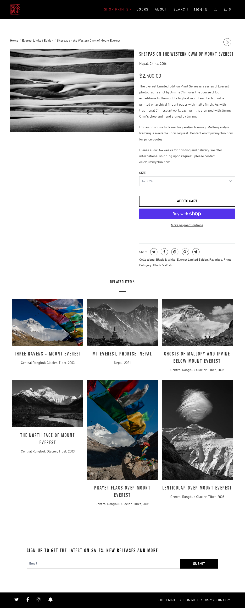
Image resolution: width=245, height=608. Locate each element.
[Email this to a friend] (195, 251)
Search (180, 9)
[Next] (228, 42)
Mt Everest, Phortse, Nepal (122, 354)
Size (142, 173)
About (161, 9)
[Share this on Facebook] (164, 251)
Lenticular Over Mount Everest (197, 488)
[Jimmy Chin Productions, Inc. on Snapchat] (50, 599)
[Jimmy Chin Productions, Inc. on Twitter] (16, 599)
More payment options (187, 225)
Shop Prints (117, 9)
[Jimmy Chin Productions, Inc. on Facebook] (28, 599)
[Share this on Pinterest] (174, 251)
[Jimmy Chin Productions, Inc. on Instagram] (38, 599)
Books (142, 9)
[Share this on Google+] (185, 251)
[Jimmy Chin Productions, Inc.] (29, 9)
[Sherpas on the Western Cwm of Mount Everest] (72, 90)
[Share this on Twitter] (153, 251)
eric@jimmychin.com (217, 133)
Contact (191, 600)
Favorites (215, 259)
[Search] (215, 9)
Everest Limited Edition (192, 259)
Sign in (200, 9)
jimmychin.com (217, 600)
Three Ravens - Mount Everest (47, 354)
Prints (227, 259)
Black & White (165, 259)
